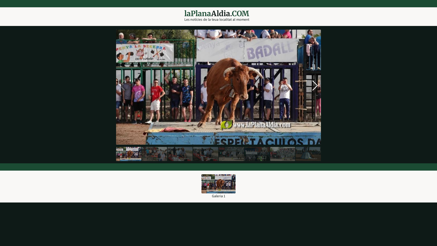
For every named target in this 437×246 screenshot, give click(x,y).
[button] (315, 85)
